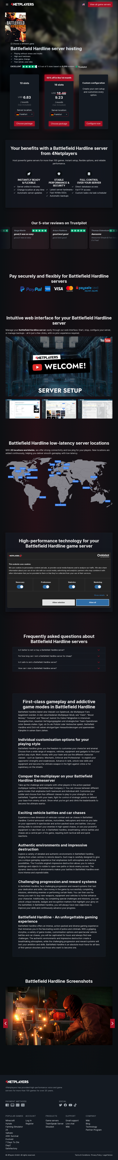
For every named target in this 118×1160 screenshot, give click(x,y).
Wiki (68, 1127)
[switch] (46, 587)
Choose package (24, 123)
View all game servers (100, 4)
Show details (99, 595)
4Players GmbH (13, 1155)
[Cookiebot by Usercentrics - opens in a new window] (99, 556)
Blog (88, 1123)
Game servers (52, 1120)
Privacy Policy (96, 1155)
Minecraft (10, 1120)
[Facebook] (66, 1105)
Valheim (9, 1133)
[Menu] (8, 4)
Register (30, 1123)
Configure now (94, 123)
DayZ (8, 1145)
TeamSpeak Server (54, 1123)
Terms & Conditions (82, 1155)
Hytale (9, 1123)
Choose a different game (23, 44)
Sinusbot (50, 1127)
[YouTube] (71, 1105)
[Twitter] (61, 1105)
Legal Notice (107, 1155)
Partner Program (94, 1130)
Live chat (70, 1123)
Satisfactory (11, 1148)
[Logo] (22, 4)
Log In (29, 1120)
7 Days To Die (12, 1142)
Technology (91, 1127)
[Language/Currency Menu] (83, 4)
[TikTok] (76, 1105)
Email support (72, 1120)
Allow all (92, 602)
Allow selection (58, 602)
